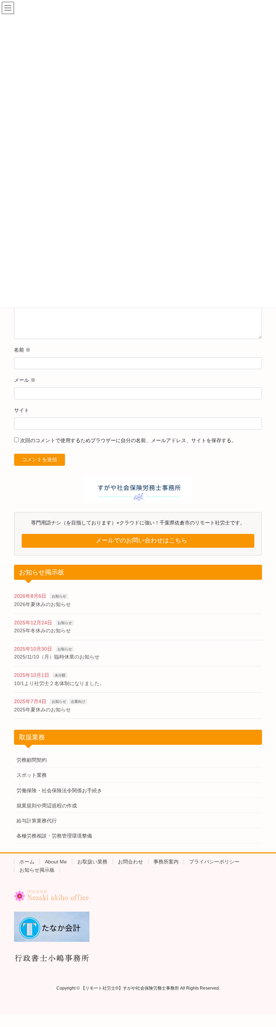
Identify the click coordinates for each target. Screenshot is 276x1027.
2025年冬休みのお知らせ (42, 630)
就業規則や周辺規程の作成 (47, 805)
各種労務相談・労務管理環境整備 (54, 836)
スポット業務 (32, 775)
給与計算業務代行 (37, 821)
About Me (56, 862)
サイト (21, 410)
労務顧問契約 (32, 760)
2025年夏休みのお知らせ (42, 709)
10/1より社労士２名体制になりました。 (59, 683)
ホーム (26, 862)
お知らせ (59, 596)
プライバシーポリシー (214, 862)
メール (25, 380)
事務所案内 (166, 862)
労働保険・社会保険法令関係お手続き (59, 790)
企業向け (78, 701)
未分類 (60, 675)
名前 (22, 350)
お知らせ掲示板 (37, 870)
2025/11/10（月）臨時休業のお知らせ (57, 657)
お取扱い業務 (92, 862)
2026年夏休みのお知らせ (42, 604)
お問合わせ (130, 862)
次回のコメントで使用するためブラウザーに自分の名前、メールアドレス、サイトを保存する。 (128, 440)
